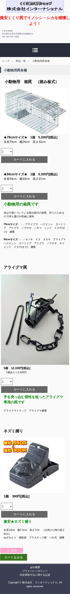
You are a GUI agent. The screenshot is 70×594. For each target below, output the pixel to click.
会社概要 (35, 567)
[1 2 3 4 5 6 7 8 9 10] (7, 151)
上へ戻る (11, 550)
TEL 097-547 (10, 37)
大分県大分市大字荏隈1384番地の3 (17, 34)
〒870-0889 (7, 31)
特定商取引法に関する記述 (35, 574)
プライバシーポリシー (35, 571)
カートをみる (13, 557)
